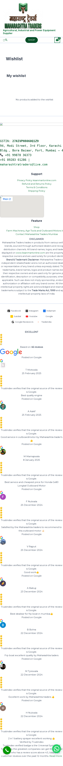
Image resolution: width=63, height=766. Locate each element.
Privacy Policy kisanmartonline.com (36, 180)
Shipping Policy (36, 190)
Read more (55, 756)
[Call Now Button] (7, 750)
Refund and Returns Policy (36, 183)
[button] (5, 40)
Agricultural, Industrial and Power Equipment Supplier (29, 32)
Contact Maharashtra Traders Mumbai (37, 234)
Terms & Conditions (36, 187)
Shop (37, 227)
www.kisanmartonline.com (30, 252)
